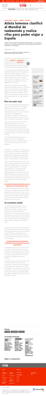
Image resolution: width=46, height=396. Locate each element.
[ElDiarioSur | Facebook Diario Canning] (34, 365)
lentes (18, 376)
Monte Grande (31, 9)
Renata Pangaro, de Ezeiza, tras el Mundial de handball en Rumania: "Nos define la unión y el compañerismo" (29, 350)
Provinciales (12, 383)
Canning (17, 1)
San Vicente (22, 1)
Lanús (6, 340)
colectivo (22, 9)
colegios (26, 9)
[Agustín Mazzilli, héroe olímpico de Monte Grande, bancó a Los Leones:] (19, 340)
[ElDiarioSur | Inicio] (42, 370)
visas (18, 379)
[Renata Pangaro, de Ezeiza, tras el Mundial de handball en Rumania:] (29, 344)
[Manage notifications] (43, 390)
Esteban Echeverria (10, 1)
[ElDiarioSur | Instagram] (38, 5)
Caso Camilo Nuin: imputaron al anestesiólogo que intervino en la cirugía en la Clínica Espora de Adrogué (37, 104)
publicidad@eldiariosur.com (23, 390)
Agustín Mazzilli (18, 339)
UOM (18, 381)
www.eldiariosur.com (6, 389)
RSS (32, 374)
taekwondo (20, 60)
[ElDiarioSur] (5, 366)
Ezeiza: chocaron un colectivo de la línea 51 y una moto (36, 93)
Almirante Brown (33, 1)
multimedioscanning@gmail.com (12, 390)
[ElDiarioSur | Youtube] (41, 365)
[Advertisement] (24, 285)
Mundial (12, 60)
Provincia (18, 9)
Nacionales (4, 377)
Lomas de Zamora (11, 373)
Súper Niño (19, 372)
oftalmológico (19, 374)
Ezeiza (27, 1)
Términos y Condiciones (6, 387)
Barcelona (20, 62)
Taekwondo (14, 331)
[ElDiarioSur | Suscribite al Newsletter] (43, 5)
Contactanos (33, 372)
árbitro (36, 9)
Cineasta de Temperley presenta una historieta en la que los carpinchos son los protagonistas (17, 243)
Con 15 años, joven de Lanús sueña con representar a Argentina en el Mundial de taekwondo (8, 346)
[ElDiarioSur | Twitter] (37, 365)
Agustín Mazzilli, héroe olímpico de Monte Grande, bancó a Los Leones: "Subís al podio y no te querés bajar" (19, 346)
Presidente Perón (12, 381)
